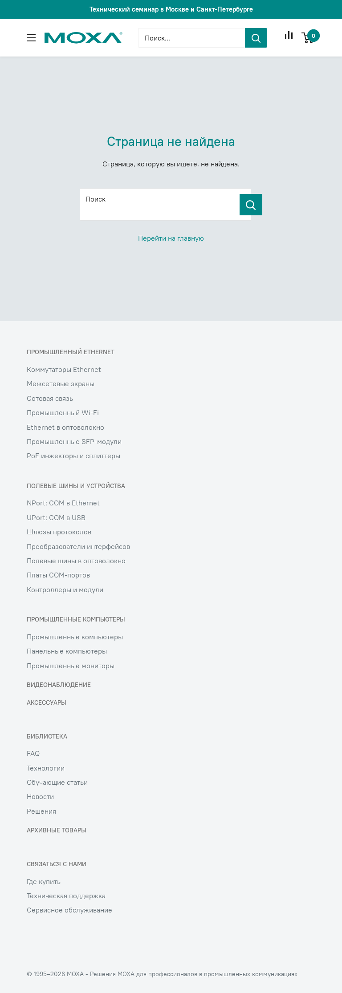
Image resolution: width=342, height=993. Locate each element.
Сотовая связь (50, 398)
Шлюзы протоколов (59, 531)
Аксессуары (46, 702)
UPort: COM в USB (56, 517)
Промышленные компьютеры (75, 636)
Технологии (46, 767)
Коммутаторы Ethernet (64, 369)
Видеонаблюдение (59, 685)
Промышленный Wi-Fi (63, 412)
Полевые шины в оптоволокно (76, 560)
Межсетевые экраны (60, 383)
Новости (40, 796)
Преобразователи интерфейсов (78, 546)
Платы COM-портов (58, 574)
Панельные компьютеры (67, 650)
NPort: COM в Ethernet (63, 502)
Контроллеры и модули (65, 589)
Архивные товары (56, 830)
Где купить (44, 881)
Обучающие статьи (57, 782)
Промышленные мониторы (70, 665)
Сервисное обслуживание (69, 909)
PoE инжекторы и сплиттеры (73, 455)
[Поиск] (251, 204)
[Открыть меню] (31, 37)
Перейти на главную (171, 238)
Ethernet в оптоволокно (65, 427)
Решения (41, 811)
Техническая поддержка (66, 895)
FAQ (33, 753)
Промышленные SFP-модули (74, 441)
